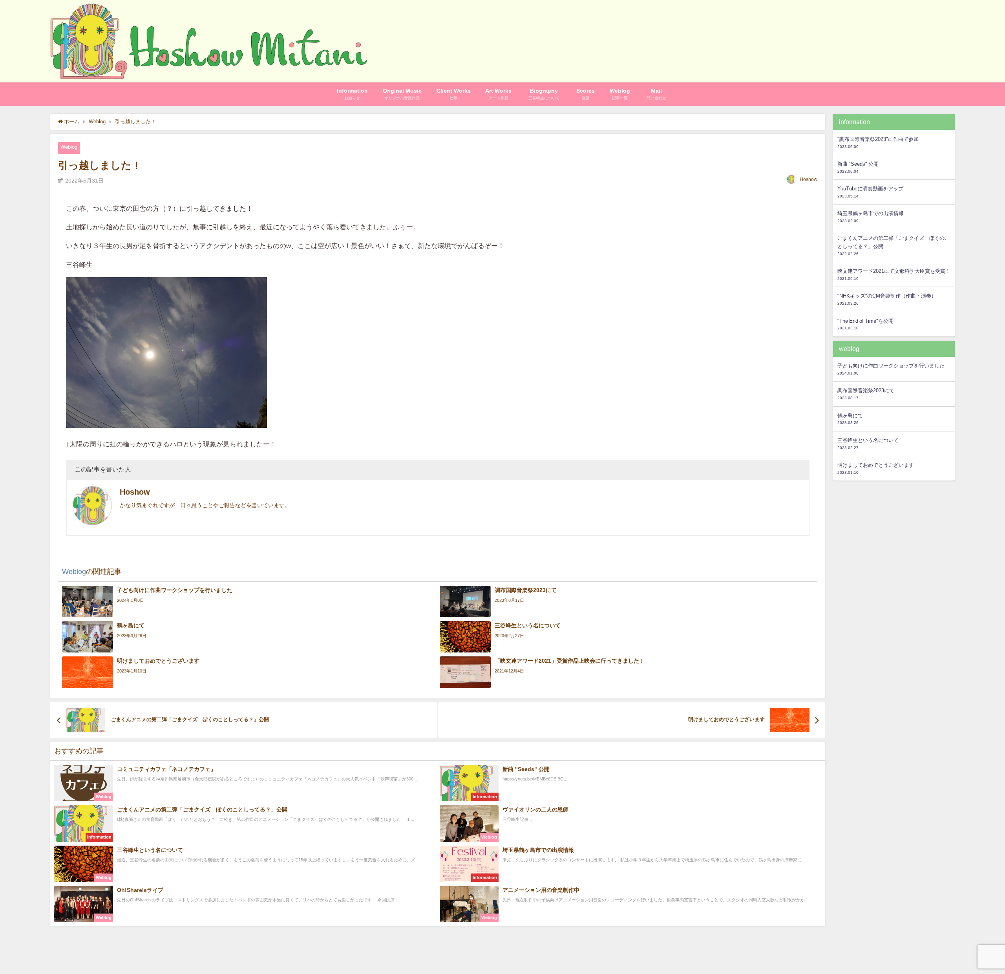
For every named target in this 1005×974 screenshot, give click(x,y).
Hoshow (808, 179)
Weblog (68, 147)
